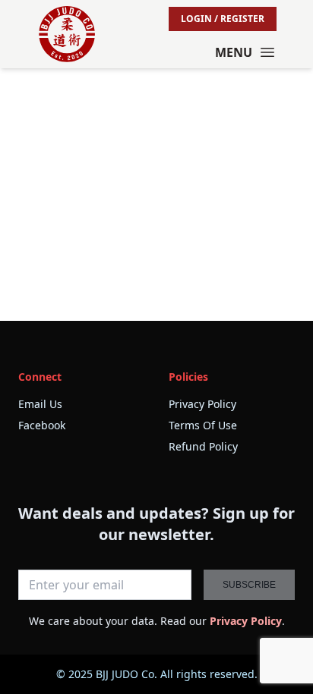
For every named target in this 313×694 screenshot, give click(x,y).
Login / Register (222, 18)
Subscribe (249, 584)
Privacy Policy (202, 404)
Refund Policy (203, 446)
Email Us (40, 404)
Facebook (41, 425)
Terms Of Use (203, 425)
